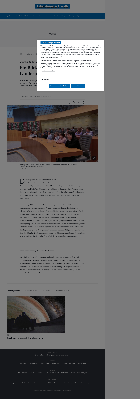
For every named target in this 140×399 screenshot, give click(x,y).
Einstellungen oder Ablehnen (59, 86)
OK (78, 86)
